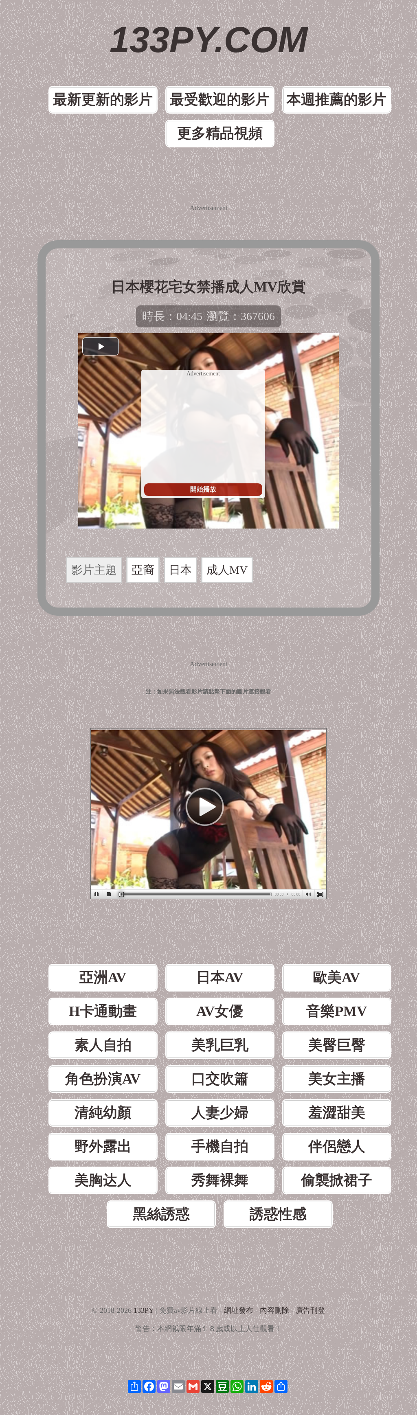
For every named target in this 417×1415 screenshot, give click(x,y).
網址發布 (238, 1310)
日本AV (219, 977)
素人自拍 (103, 1045)
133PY (144, 1310)
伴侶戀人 (336, 1146)
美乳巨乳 (219, 1045)
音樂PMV (336, 1011)
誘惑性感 (278, 1214)
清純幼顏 (103, 1113)
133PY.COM (208, 40)
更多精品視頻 (220, 133)
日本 (180, 570)
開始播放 (203, 489)
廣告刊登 (310, 1310)
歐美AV (336, 977)
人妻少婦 (219, 1113)
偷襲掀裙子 (336, 1180)
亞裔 (143, 570)
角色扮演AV (102, 1079)
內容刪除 (274, 1310)
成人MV (227, 570)
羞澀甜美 (336, 1113)
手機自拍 (219, 1146)
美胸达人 (103, 1180)
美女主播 (336, 1079)
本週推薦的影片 (336, 99)
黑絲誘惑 (161, 1214)
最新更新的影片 (103, 99)
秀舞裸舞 (219, 1180)
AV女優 (219, 1011)
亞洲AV (102, 977)
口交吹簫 (219, 1079)
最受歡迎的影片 (220, 99)
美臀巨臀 (336, 1045)
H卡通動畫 (103, 1011)
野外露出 (103, 1146)
